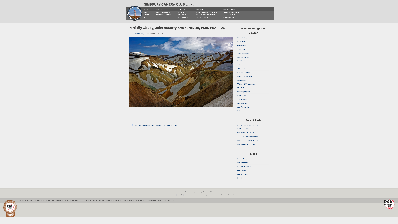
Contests (181, 9)
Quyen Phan (241, 45)
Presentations (242, 163)
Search (180, 195)
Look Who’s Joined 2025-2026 (247, 140)
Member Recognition (229, 17)
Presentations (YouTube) (164, 15)
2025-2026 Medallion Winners (247, 137)
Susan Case (241, 49)
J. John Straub (242, 65)
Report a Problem (190, 195)
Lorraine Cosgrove (243, 72)
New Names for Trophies (246, 144)
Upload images (203, 195)
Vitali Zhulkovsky (243, 53)
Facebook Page (242, 159)
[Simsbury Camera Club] (134, 20)
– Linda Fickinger (243, 128)
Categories (181, 12)
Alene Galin (241, 69)
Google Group (202, 192)
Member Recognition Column (247, 125)
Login (146, 17)
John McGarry (139, 34)
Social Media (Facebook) (163, 12)
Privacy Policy (231, 195)
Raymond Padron (243, 103)
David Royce (241, 95)
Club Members (242, 174)
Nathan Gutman (243, 111)
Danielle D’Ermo (243, 61)
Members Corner (230, 9)
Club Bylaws (241, 170)
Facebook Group (190, 192)
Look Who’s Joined (229, 15)
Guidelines (200, 9)
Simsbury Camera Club (30, 200)
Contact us (172, 195)
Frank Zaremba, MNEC (245, 76)
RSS (211, 192)
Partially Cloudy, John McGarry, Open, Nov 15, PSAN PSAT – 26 (155, 125)
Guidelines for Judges (202, 17)
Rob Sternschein (243, 57)
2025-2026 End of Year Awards (247, 133)
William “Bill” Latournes (246, 84)
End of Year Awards (184, 17)
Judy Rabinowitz (243, 107)
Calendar (160, 9)
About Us (147, 12)
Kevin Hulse (241, 42)
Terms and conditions (217, 195)
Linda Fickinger (242, 38)
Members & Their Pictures (231, 12)
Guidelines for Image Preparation (206, 15)
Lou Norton (241, 80)
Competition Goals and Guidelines (206, 12)
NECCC (239, 178)
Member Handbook (244, 166)
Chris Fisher (241, 88)
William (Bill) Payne (244, 92)
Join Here (147, 15)
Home (146, 9)
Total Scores (182, 15)
